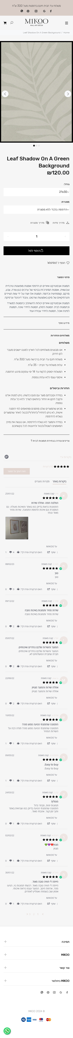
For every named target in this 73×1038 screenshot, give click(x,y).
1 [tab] (34, 145)
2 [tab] (36, 145)
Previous (5, 94)
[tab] (59, 482)
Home (66, 32)
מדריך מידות (58, 222)
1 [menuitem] (38, 914)
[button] (52, 552)
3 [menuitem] (29, 914)
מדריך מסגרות (37, 222)
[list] (31, 529)
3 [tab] (39, 145)
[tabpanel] (36, 92)
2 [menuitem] (34, 914)
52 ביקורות (48, 466)
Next (67, 94)
